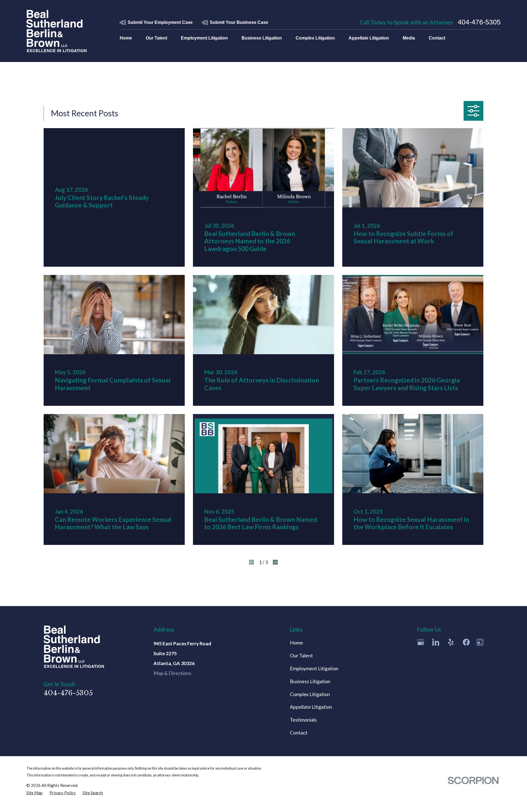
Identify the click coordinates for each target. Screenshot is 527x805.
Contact (298, 733)
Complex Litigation (310, 694)
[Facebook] (466, 642)
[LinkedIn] (435, 642)
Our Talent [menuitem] (156, 37)
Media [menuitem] (409, 37)
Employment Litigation (314, 668)
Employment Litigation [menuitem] (204, 37)
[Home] (56, 31)
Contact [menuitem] (437, 37)
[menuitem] (34, 792)
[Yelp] (450, 642)
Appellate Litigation (311, 707)
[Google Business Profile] (420, 642)
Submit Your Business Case (239, 22)
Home (296, 643)
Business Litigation (310, 681)
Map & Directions (172, 673)
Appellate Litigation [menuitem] (369, 37)
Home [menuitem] (126, 37)
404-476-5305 (479, 22)
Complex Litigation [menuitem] (315, 37)
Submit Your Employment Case (160, 22)
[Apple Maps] (479, 642)
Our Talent (301, 655)
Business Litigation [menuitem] (262, 37)
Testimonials (303, 720)
